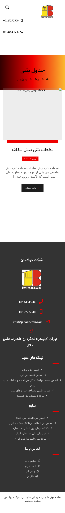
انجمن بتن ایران (30, 369)
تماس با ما (30, 461)
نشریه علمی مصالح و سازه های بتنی (30, 390)
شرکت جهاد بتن (12, 497)
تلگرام (30, 476)
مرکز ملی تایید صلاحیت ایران (31, 438)
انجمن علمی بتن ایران (30, 375)
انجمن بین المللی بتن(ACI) (30, 418)
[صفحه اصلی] (47, 79)
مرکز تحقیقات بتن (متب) (30, 395)
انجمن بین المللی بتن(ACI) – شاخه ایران (31, 423)
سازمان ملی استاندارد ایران (30, 433)
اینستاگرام (30, 466)
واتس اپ (30, 471)
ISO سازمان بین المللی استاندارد (31, 428)
